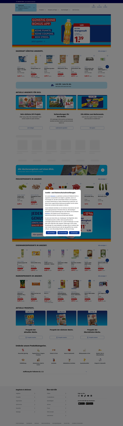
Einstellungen (74, 233)
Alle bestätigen (51, 233)
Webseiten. (47, 213)
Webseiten (53, 196)
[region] (62, 213)
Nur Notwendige (63, 233)
